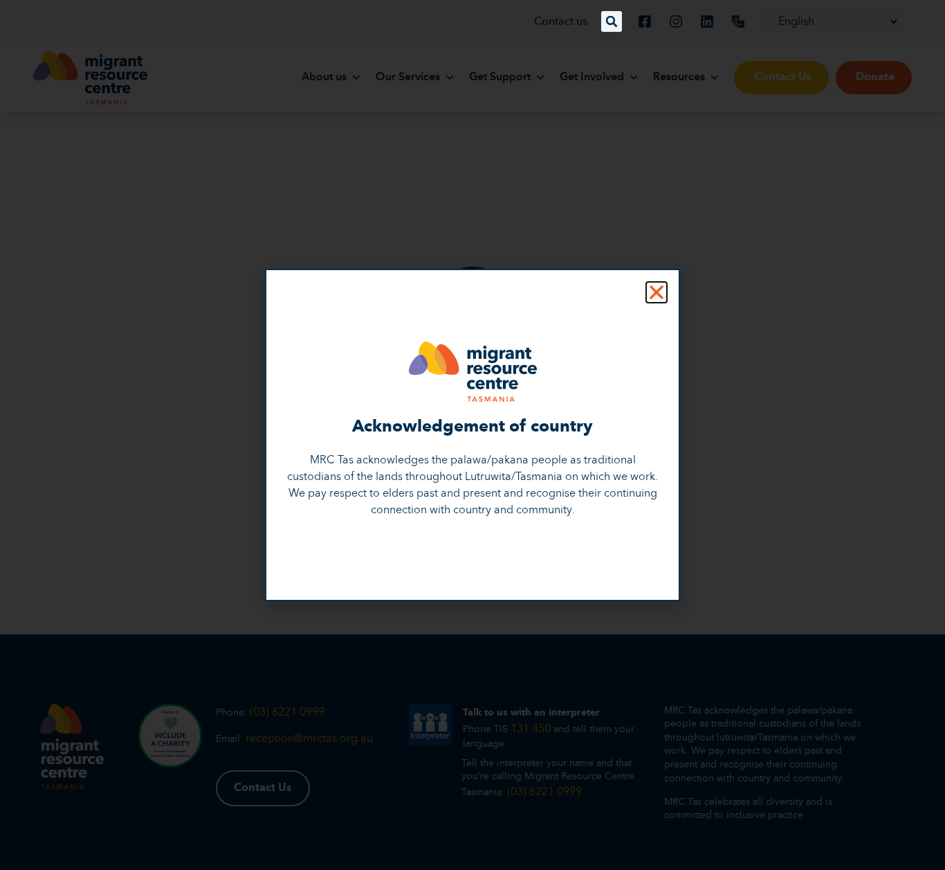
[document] (472, 435)
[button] (611, 21)
